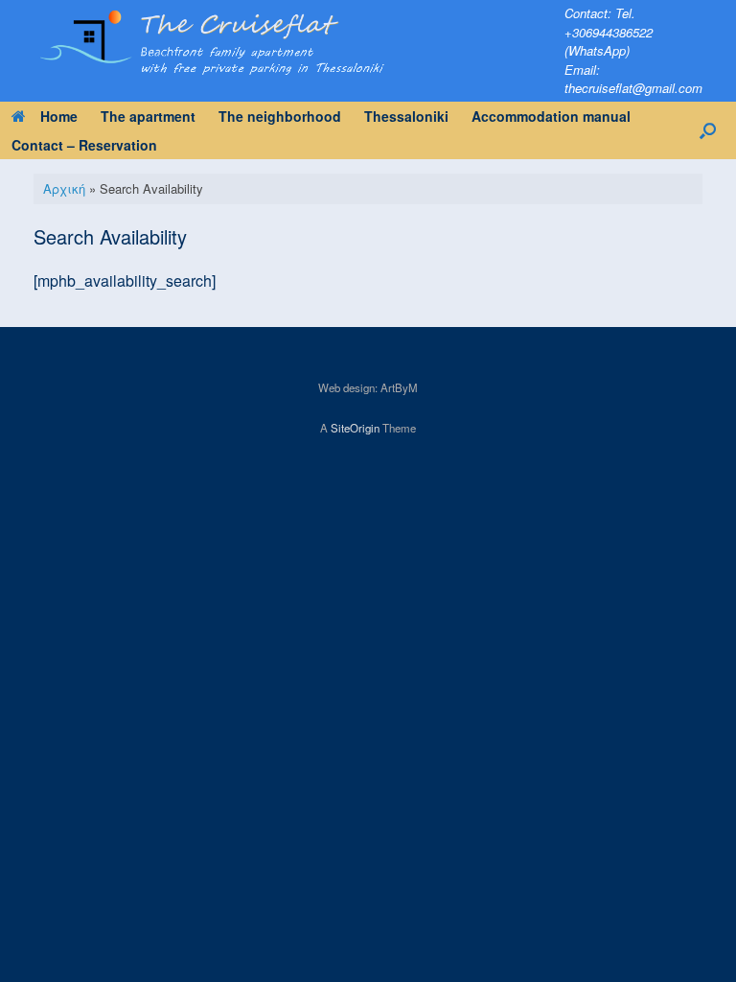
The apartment (148, 116)
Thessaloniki (406, 116)
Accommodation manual (551, 116)
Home (59, 116)
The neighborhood (279, 116)
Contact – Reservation (84, 144)
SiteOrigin (355, 427)
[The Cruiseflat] (287, 39)
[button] (707, 130)
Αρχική (64, 188)
